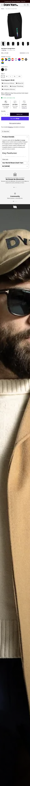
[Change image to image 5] (23, 44)
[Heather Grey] (6, 69)
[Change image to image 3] (13, 44)
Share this (6, 131)
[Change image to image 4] (18, 44)
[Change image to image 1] (3, 44)
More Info (23, 1)
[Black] (2, 69)
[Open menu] (1, 4)
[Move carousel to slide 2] (14, 201)
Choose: (5, 56)
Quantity (3, 111)
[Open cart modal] (27, 4)
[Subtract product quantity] (2, 114)
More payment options (15, 123)
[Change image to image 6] (28, 44)
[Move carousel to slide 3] (15, 201)
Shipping (10, 127)
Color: (4, 66)
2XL (19, 76)
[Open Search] (24, 4)
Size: (3, 73)
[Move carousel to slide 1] (13, 201)
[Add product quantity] (7, 114)
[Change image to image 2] (8, 44)
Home (2, 8)
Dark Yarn (4, 50)
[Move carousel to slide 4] (16, 201)
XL (14, 76)
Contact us (24, 107)
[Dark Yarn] (11, 5)
